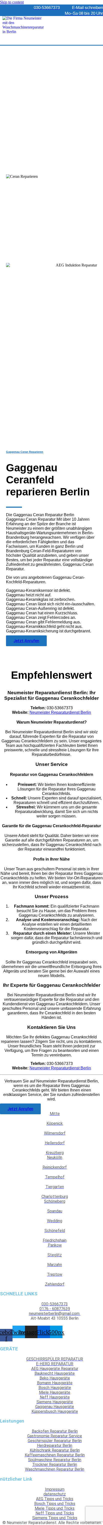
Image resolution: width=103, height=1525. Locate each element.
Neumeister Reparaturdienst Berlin (60, 712)
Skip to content (12, 2)
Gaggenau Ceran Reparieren (24, 451)
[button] (38, 38)
